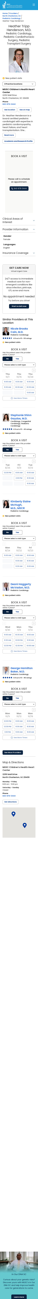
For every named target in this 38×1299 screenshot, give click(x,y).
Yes (17, 359)
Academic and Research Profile (18, 141)
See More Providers (12, 752)
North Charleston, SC (12, 16)
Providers (13, 13)
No (7, 359)
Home (5, 13)
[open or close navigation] (33, 4)
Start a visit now (19, 306)
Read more (9, 135)
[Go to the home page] (12, 5)
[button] (19, 84)
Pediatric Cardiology (12, 18)
